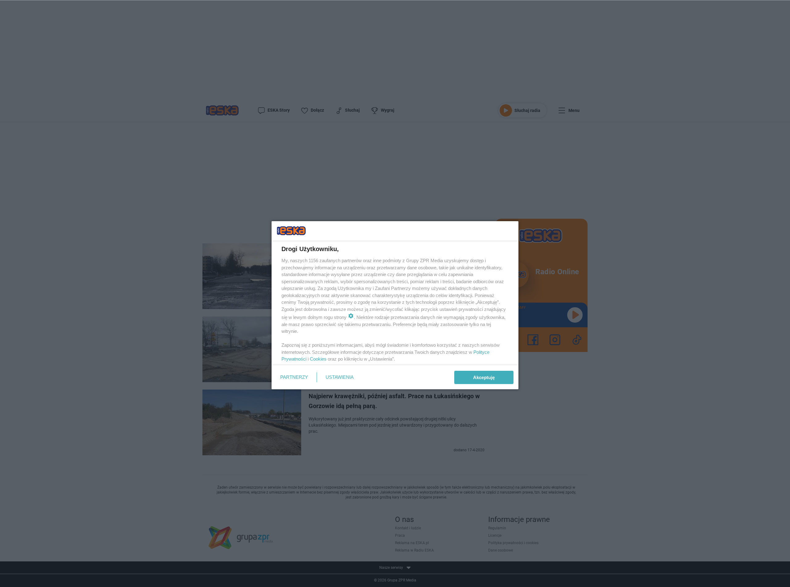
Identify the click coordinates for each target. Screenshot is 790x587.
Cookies (318, 359)
